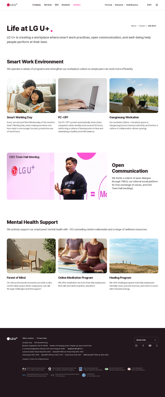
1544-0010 (47, 352)
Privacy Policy (42, 338)
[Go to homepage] (12, 4)
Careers (142, 26)
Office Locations (28, 338)
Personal (108, 5)
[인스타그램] (136, 345)
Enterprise (119, 5)
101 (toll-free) (71, 352)
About (133, 26)
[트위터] (156, 345)
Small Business (132, 5)
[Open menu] (156, 4)
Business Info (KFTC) (75, 349)
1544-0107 (77, 355)
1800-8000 (105, 355)
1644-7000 (79, 352)
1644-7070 (59, 355)
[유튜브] (150, 345)
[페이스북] (143, 345)
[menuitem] (36, 4)
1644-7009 (35, 355)
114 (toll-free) (38, 352)
